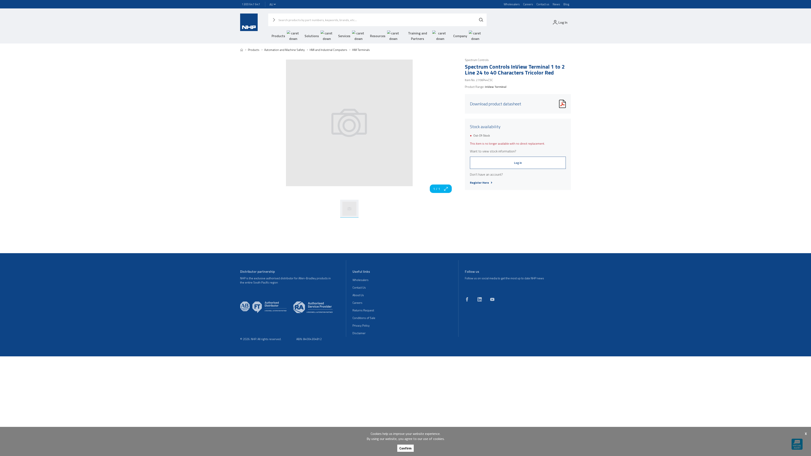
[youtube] (492, 299)
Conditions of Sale (363, 318)
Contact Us (359, 287)
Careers (528, 4)
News (556, 4)
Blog (566, 4)
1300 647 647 (251, 4)
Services (344, 35)
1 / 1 (436, 188)
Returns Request (363, 310)
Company (460, 35)
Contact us (542, 4)
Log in (518, 162)
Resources (377, 35)
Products (278, 35)
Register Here (479, 182)
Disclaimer (359, 333)
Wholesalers (512, 4)
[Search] (481, 20)
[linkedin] (480, 299)
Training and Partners (417, 36)
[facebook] (467, 299)
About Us (358, 295)
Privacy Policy (361, 325)
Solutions (312, 35)
